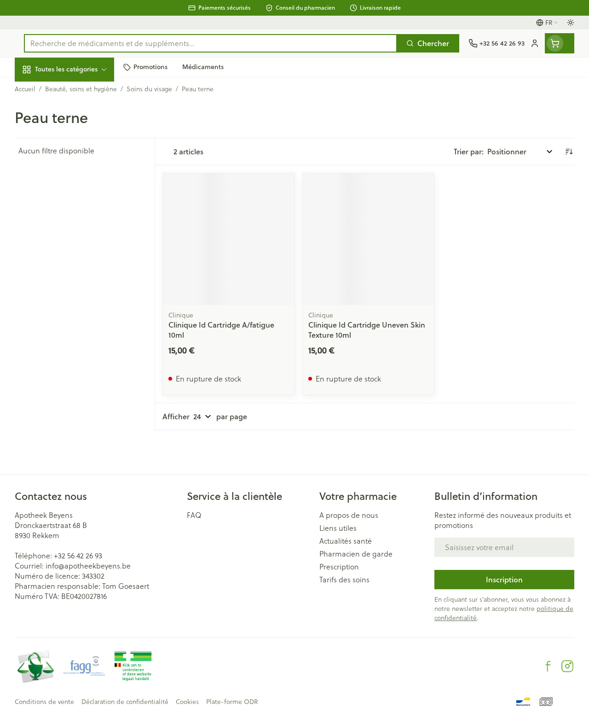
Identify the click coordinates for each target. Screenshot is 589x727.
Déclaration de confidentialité (124, 701)
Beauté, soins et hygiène (73, 113)
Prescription (339, 567)
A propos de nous (348, 515)
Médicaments (73, 284)
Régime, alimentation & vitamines (73, 143)
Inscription (504, 579)
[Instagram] (567, 666)
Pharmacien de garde (356, 554)
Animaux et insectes (73, 263)
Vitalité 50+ (73, 190)
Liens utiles (338, 528)
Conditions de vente (44, 701)
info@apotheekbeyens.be (88, 566)
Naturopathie (73, 211)
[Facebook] (548, 666)
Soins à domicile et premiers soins (73, 237)
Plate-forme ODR (232, 701)
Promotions (42, 88)
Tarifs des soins (344, 580)
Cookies (187, 701)
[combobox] (210, 43)
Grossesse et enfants (73, 168)
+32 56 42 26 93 (78, 556)
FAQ (194, 515)
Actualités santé (345, 541)
